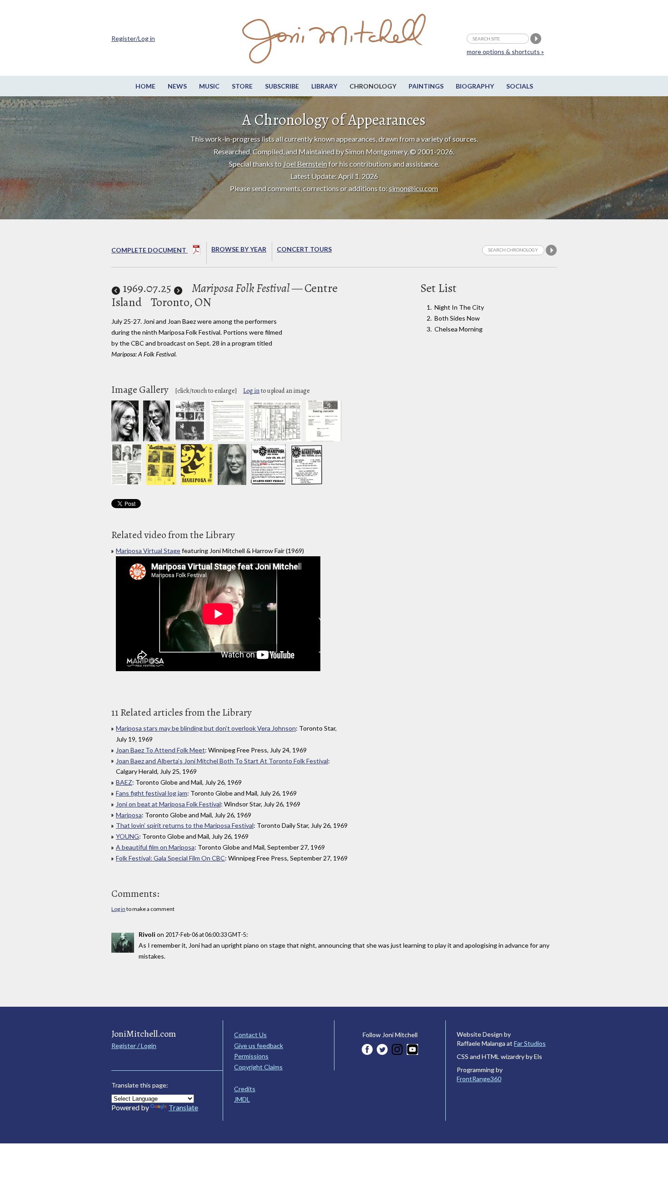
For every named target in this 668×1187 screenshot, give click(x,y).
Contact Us (250, 1035)
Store (242, 86)
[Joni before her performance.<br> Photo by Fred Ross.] (156, 439)
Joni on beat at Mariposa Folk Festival (168, 804)
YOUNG (127, 836)
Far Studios (530, 1043)
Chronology (372, 86)
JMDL (242, 1099)
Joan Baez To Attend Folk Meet (160, 750)
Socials (519, 86)
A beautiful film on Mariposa (155, 847)
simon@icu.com (413, 188)
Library (324, 86)
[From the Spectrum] (306, 482)
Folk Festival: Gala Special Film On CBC (170, 858)
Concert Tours (304, 249)
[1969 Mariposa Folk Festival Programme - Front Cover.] (197, 482)
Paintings (426, 86)
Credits (244, 1089)
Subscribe (282, 86)
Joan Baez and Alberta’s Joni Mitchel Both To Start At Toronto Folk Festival (222, 761)
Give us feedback (258, 1045)
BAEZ (124, 782)
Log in (251, 390)
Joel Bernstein (305, 163)
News (177, 86)
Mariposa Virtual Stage (148, 550)
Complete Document (149, 250)
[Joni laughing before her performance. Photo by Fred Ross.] (125, 439)
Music (209, 86)
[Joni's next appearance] (178, 288)
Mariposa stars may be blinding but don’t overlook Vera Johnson (206, 728)
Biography (475, 86)
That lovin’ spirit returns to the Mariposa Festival (185, 825)
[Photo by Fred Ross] (232, 482)
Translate (183, 1107)
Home (145, 86)
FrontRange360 (479, 1079)
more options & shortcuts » (505, 51)
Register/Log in (133, 38)
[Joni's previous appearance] (115, 288)
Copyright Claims (258, 1067)
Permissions (251, 1056)
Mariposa (129, 815)
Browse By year (238, 249)
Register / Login (133, 1045)
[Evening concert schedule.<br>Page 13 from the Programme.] (323, 439)
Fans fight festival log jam (151, 793)
